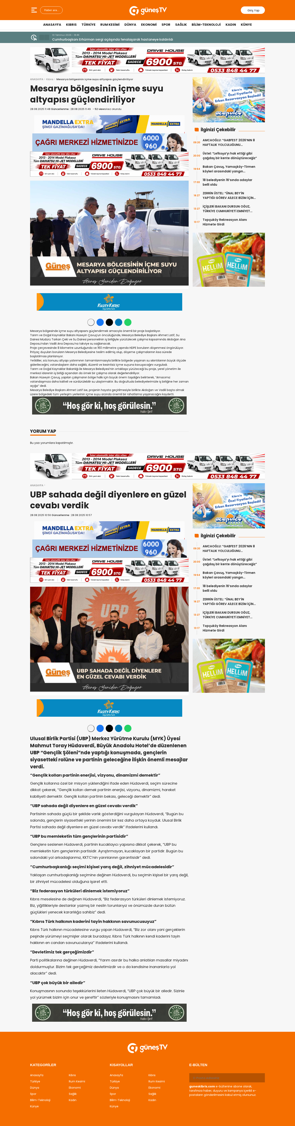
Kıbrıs (71, 24)
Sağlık (181, 24)
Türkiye (88, 24)
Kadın (231, 24)
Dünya (130, 24)
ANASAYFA (36, 79)
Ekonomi (149, 24)
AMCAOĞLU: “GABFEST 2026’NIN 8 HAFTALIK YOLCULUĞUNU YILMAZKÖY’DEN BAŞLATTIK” (229, 142)
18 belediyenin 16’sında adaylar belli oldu (227, 182)
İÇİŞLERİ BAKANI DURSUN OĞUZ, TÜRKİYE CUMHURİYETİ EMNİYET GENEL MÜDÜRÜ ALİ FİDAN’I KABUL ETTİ (228, 208)
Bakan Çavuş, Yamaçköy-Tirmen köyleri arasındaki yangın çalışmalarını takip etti (229, 169)
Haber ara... (51, 10)
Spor (166, 24)
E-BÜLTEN (198, 1065)
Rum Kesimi (110, 24)
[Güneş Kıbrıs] (148, 10)
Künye (246, 24)
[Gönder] (260, 1077)
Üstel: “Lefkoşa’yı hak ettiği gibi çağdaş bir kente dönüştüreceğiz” (230, 155)
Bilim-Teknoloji (206, 24)
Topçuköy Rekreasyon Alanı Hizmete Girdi (225, 222)
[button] (41, 37)
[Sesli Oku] (91, 322)
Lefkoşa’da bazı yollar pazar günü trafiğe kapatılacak (95, 39)
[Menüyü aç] (34, 10)
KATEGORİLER (43, 1065)
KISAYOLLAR (121, 1065)
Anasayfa (52, 24)
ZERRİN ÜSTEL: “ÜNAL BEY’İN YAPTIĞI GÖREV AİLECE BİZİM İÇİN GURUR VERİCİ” (228, 195)
